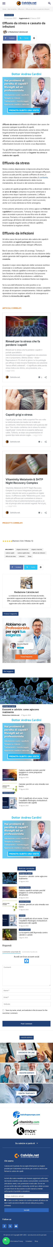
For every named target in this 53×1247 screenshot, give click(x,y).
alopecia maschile (36, 549)
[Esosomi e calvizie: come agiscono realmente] (26, 691)
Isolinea (5, 807)
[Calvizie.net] (26, 3)
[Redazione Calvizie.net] (5, 32)
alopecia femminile (22, 549)
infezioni (22, 556)
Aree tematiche (12, 9)
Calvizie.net (8, 1166)
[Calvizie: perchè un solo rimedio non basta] (9, 789)
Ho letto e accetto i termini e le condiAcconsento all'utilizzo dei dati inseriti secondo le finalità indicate (26, 1202)
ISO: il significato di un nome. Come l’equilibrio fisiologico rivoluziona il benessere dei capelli (33, 800)
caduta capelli (10, 553)
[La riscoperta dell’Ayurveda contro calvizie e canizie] (9, 934)
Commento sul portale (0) (11, 952)
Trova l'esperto (10, 614)
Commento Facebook (29, 952)
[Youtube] (16, 1226)
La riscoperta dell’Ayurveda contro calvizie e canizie (33, 933)
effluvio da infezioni (39, 553)
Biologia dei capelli (9, 706)
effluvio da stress (11, 556)
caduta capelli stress (23, 553)
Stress (29, 556)
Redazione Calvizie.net (18, 32)
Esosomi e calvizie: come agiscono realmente (20, 710)
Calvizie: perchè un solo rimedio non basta (34, 785)
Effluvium (21, 9)
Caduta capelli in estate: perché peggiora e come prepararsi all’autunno (32, 772)
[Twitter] (10, 1226)
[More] (34, 38)
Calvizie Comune (8, 779)
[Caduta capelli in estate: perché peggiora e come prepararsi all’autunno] (9, 775)
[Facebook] (4, 1226)
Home (4, 9)
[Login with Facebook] (26, 961)
